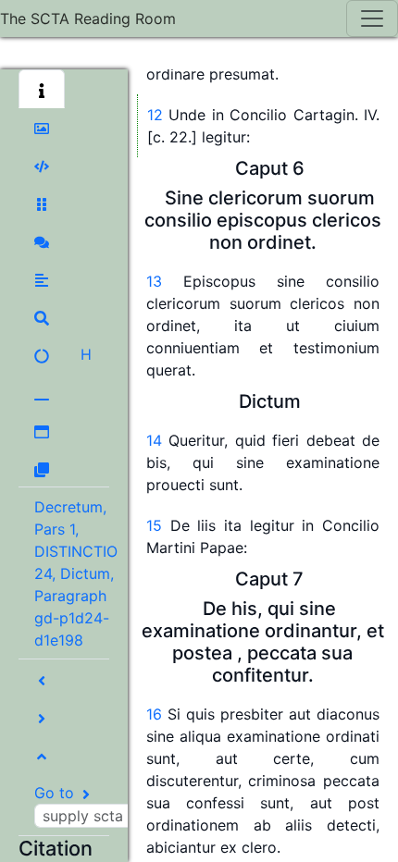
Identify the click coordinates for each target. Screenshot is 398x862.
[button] (42, 88)
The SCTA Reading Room (88, 18)
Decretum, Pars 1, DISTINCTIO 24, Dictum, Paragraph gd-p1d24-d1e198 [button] (76, 573)
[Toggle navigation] (372, 18)
